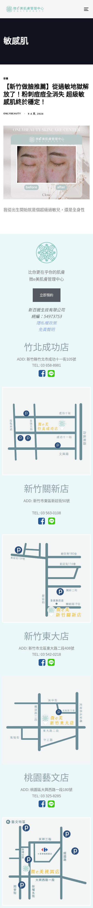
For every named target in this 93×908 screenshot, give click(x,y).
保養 (5, 78)
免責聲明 (46, 329)
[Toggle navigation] (70, 9)
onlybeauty (12, 113)
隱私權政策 (46, 323)
